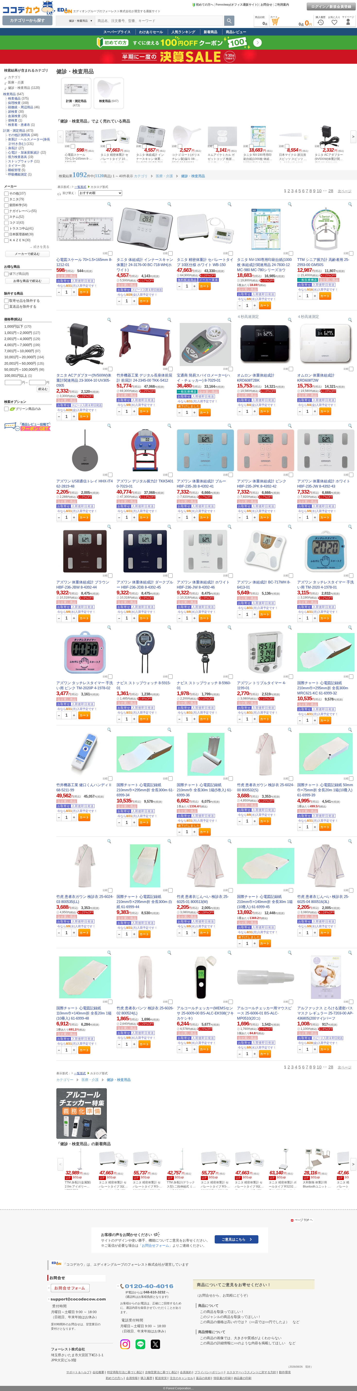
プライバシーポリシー (209, 1372)
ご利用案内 (281, 4)
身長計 (12, 148)
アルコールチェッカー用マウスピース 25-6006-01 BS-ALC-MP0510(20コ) (264, 1013)
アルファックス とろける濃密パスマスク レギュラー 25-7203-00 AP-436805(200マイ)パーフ (325, 1013)
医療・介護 (16, 82)
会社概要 (98, 1372)
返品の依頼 (203, 1378)
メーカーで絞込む (27, 254)
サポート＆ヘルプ (78, 1372)
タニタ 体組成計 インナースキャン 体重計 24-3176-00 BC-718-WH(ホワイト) (145, 265)
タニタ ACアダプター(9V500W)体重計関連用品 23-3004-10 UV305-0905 (83, 380)
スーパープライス (117, 32)
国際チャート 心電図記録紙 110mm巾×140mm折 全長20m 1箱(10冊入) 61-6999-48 (83, 1013)
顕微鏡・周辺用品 (20, 107)
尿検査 (12, 111)
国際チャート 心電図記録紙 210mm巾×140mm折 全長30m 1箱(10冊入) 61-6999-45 (265, 901)
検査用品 (9, 94)
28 (330, 190)
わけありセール (151, 32)
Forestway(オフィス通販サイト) (237, 4)
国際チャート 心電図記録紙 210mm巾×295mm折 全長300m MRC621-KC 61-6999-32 (322, 688)
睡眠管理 (14, 170)
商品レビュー (236, 32)
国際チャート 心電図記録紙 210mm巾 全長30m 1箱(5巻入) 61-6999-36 (204, 790)
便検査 (12, 120)
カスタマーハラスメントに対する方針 (251, 1372)
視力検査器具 (17, 157)
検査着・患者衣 (19, 125)
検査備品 (14, 98)
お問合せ (266, 4)
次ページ (344, 191)
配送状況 (161, 1378)
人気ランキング (183, 32)
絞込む (43, 389)
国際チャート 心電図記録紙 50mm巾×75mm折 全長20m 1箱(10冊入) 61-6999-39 (325, 790)
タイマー (14, 165)
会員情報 (132, 1378)
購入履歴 (146, 1378)
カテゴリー (64, 1080)
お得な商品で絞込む (27, 281)
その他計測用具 (19, 135)
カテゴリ (14, 77)
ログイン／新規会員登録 (331, 7)
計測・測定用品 (14, 130)
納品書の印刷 (242, 1378)
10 (319, 190)
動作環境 (285, 1372)
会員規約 (186, 1372)
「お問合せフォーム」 (155, 1245)
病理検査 (14, 103)
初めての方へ (204, 4)
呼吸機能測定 (17, 174)
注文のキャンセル (181, 1378)
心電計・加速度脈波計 (24, 152)
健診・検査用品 (19, 88)
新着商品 (210, 32)
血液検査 (14, 116)
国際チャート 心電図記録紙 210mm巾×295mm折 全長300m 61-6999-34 (145, 790)
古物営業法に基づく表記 (161, 1372)
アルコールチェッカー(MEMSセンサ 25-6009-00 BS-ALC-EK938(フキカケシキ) (205, 1013)
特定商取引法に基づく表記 (124, 1372)
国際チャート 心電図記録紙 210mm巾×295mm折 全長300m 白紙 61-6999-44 (144, 901)
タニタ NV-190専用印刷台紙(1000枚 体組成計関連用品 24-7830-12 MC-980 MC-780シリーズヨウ (264, 265)
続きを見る (41, 247)
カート (84, 292)
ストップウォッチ (20, 161)
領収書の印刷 (222, 1378)
